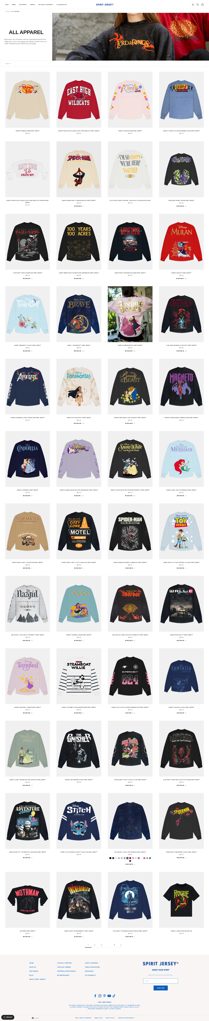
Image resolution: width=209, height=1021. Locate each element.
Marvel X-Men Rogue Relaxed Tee (181, 931)
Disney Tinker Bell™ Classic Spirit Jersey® (27, 345)
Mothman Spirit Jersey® (27, 931)
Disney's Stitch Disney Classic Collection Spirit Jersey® (79, 852)
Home (8, 11)
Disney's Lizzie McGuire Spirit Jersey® (130, 131)
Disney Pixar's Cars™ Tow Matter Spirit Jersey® (27, 562)
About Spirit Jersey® (37, 979)
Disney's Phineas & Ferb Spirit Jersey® (28, 131)
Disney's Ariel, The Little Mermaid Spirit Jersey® (181, 490)
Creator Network (92, 967)
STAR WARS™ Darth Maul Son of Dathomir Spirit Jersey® (181, 780)
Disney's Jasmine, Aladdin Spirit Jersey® (78, 635)
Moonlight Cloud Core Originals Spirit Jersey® (130, 852)
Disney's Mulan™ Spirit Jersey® (181, 273)
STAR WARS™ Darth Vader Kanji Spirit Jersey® (27, 273)
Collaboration (61, 4)
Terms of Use (98, 1018)
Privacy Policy (110, 1018)
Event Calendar (91, 963)
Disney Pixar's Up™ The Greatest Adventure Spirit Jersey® (27, 852)
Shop (7, 4)
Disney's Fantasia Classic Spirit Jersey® (181, 707)
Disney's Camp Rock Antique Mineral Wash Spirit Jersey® (181, 131)
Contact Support (64, 963)
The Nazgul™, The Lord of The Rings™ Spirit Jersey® (27, 635)
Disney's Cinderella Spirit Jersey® (27, 490)
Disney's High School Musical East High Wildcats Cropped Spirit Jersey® (27, 201)
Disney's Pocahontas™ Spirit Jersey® (79, 417)
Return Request (63, 975)
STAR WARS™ (23, 4)
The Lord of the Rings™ (45, 4)
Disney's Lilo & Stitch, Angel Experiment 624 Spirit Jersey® (130, 707)
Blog (31, 975)
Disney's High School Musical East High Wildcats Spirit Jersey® (78, 131)
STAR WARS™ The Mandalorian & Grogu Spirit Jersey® (130, 931)
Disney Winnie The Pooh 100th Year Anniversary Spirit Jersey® (79, 273)
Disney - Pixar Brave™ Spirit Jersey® (78, 345)
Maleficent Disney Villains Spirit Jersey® (181, 200)
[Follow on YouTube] (109, 996)
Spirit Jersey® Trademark (83, 1018)
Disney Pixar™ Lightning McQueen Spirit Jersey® (130, 273)
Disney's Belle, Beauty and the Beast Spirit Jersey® (130, 417)
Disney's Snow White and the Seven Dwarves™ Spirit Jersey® (130, 490)
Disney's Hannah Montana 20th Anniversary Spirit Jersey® (79, 490)
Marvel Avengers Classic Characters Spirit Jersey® (28, 417)
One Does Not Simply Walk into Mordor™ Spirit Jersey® (130, 635)
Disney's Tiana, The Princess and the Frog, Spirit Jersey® (27, 780)
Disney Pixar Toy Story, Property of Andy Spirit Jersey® (181, 562)
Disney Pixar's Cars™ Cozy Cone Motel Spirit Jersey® (79, 562)
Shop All (32, 967)
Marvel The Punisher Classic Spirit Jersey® (79, 780)
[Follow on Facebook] (95, 996)
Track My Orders (64, 967)
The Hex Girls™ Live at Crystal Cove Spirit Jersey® (130, 780)
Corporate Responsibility (126, 1018)
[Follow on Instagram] (100, 996)
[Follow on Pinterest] (104, 996)
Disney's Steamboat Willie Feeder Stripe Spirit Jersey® (79, 707)
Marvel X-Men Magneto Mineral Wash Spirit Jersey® (181, 417)
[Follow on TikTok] (114, 996)
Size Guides (33, 971)
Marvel (32, 4)
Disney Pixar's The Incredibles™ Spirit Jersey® (78, 931)
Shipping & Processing (66, 971)
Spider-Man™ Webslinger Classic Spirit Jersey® (181, 852)
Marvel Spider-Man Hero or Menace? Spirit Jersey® (130, 562)
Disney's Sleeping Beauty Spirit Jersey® (130, 345)
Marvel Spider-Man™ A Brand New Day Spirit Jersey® (79, 200)
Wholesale (89, 971)
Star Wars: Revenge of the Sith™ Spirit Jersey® (181, 345)
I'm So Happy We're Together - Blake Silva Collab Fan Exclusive (130, 200)
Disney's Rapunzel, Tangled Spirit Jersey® (27, 707)
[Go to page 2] (121, 945)
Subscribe (161, 988)
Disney (14, 4)
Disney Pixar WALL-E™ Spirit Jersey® (181, 635)
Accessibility (90, 975)
